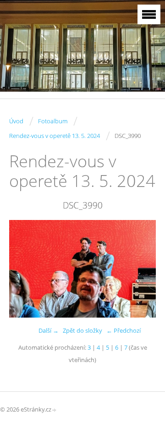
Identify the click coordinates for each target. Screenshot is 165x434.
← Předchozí (123, 330)
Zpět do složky (82, 330)
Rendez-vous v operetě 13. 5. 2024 (54, 136)
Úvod (16, 121)
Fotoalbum (52, 121)
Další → (48, 330)
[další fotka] (141, 269)
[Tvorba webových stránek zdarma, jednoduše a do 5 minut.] (54, 409)
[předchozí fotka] (24, 269)
